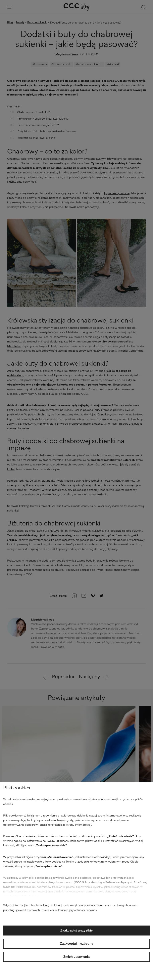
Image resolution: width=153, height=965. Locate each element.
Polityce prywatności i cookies (77, 910)
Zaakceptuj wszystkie (76, 930)
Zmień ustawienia (76, 956)
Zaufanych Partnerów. (24, 896)
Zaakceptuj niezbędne (76, 943)
